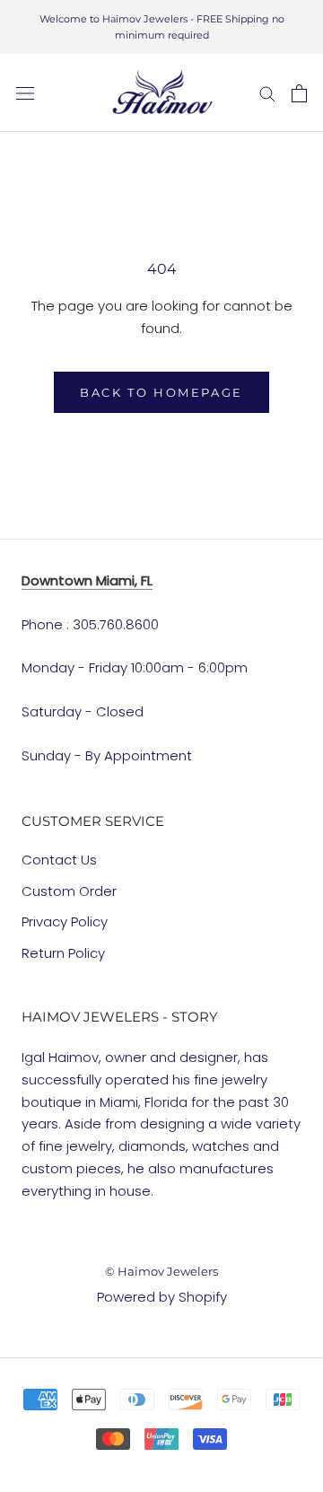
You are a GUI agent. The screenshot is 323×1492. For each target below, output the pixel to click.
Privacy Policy (65, 921)
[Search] (267, 93)
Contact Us (59, 859)
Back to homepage (161, 392)
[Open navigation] (25, 93)
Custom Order (69, 891)
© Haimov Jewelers (161, 1271)
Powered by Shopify (162, 1296)
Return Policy (63, 952)
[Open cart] (299, 93)
